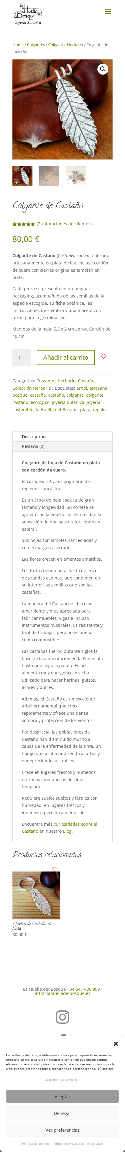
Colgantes (36, 44)
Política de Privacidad (68, 1143)
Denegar (62, 1113)
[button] (116, 1044)
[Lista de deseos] (103, 356)
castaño (56, 395)
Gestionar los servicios (61, 1079)
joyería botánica (68, 402)
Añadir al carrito (65, 357)
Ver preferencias (62, 1130)
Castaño (86, 381)
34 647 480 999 (84, 989)
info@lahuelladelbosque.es (62, 993)
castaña (38, 395)
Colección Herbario (31, 388)
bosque (20, 395)
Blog (67, 831)
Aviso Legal (95, 1143)
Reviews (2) (33, 446)
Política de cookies (35, 1143)
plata (85, 409)
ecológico (40, 402)
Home (18, 44)
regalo (99, 409)
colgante (75, 395)
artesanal (99, 388)
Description (34, 436)
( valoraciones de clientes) (64, 224)
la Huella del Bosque (57, 409)
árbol (81, 388)
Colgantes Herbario (65, 44)
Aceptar (62, 1096)
